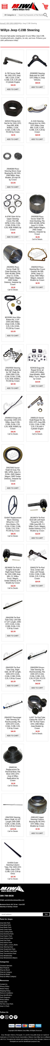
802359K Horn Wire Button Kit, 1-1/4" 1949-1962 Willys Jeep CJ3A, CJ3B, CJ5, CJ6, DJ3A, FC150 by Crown (13, 322)
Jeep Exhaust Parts (6, 938)
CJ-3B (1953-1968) (11, 23)
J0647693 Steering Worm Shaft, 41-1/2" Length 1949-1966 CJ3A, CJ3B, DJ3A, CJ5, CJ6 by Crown (13, 821)
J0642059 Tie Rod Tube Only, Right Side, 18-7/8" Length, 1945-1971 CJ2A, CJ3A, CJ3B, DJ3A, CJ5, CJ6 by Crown (13, 672)
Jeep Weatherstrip (6, 956)
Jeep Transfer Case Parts (8, 951)
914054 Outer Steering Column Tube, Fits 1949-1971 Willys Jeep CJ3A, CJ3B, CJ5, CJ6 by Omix (12, 868)
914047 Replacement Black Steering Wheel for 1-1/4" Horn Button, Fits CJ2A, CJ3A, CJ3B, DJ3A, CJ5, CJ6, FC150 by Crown (12, 524)
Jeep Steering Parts (6, 947)
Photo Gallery (4, 999)
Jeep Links (3, 1002)
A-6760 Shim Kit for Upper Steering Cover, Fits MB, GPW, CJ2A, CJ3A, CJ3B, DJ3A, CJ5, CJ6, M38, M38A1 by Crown (12, 223)
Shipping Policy (5, 991)
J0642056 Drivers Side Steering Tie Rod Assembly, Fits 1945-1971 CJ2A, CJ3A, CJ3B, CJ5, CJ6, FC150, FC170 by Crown (37, 674)
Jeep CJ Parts (4, 1006)
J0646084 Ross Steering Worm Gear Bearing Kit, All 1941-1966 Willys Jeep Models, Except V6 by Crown (13, 174)
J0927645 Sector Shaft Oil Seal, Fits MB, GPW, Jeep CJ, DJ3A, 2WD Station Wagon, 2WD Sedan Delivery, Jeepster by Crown (12, 474)
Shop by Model (5, 974)
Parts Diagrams (5, 997)
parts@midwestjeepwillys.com (14, 900)
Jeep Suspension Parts (7, 949)
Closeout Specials (6, 965)
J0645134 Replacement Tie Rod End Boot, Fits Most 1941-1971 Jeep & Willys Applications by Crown (12, 773)
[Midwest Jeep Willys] (25, 6)
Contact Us (3, 984)
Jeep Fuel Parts (5, 940)
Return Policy (4, 989)
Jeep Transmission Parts (8, 953)
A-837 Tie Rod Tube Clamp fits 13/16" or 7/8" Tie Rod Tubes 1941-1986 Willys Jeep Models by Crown (37, 722)
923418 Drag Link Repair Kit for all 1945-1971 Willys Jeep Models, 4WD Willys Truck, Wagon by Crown (37, 373)
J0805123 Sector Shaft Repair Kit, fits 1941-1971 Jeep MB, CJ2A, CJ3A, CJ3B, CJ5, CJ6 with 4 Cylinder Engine (37, 423)
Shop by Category (6, 972)
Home (2, 23)
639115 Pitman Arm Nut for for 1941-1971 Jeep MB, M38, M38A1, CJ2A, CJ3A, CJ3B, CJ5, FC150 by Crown (12, 126)
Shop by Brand (5, 970)
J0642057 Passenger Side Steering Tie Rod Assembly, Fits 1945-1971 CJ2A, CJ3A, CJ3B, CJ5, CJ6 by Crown (12, 722)
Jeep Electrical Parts (6, 934)
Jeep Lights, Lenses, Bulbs (9, 945)
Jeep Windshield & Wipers (8, 958)
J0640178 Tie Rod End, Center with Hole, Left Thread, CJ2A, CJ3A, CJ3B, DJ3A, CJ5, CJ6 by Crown (37, 573)
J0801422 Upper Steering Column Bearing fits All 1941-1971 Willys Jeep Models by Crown (37, 821)
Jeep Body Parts (5, 925)
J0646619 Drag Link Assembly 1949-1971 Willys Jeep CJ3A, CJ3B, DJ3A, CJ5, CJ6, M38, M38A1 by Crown (12, 423)
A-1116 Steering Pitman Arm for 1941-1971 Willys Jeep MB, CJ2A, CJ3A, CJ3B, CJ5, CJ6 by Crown (37, 126)
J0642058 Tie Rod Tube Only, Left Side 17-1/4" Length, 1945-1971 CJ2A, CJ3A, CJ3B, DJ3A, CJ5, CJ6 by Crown (12, 622)
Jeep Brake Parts (5, 927)
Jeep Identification (6, 995)
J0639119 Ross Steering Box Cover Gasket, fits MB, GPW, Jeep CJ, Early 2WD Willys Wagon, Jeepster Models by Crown (37, 273)
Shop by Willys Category (8, 976)
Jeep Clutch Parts (6, 929)
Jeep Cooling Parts (6, 932)
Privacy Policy (4, 986)
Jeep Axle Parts (5, 923)
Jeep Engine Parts (6, 936)
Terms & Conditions (6, 993)
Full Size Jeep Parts (6, 1004)
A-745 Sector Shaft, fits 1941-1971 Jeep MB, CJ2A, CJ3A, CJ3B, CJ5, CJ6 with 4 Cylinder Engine (12, 77)
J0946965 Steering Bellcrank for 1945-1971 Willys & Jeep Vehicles (37, 76)
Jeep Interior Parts (6, 942)
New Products (4, 968)
